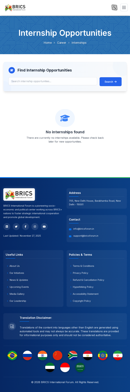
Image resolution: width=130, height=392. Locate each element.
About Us (15, 265)
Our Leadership (18, 300)
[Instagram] (34, 226)
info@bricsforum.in (83, 228)
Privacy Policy (80, 272)
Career (61, 42)
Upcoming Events (19, 286)
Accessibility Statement (85, 293)
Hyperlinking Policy (83, 286)
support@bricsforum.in (85, 235)
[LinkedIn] (6, 226)
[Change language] (114, 7)
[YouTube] (44, 226)
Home (48, 42)
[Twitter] (16, 226)
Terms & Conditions (83, 265)
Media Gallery (17, 293)
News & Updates (19, 279)
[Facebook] (25, 226)
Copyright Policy (82, 300)
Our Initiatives (17, 272)
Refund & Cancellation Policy (88, 279)
